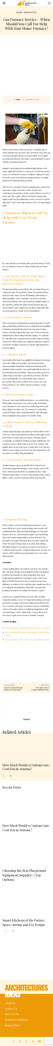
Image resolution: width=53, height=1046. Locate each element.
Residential (30, 12)
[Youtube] (39, 1041)
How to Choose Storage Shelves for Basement (13, 688)
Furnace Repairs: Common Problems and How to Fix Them (27, 628)
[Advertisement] (26, 68)
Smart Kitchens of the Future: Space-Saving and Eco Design (23, 922)
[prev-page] (5, 775)
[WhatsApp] (38, 107)
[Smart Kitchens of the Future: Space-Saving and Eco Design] (26, 901)
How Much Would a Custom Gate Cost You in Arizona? (25, 767)
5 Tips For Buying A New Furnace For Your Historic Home (27, 639)
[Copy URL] (21, 107)
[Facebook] (27, 107)
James (18, 99)
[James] (26, 708)
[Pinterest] (33, 107)
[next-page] (11, 775)
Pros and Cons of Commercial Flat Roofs (40, 688)
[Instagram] (20, 1041)
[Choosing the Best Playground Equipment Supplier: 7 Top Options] (26, 851)
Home (19, 12)
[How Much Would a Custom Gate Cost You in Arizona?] (26, 749)
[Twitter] (33, 1041)
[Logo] (26, 3)
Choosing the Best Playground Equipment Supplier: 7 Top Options (24, 875)
